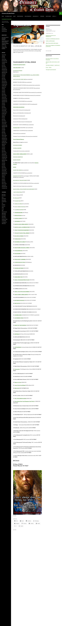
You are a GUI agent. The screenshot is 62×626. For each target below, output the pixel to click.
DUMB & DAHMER (17, 148)
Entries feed (4, 28)
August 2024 (4, 73)
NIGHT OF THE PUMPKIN (20, 325)
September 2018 (4, 160)
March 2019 (4, 151)
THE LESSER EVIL (18, 250)
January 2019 (4, 154)
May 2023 (3, 91)
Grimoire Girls (35, 16)
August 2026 (4, 54)
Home (3, 16)
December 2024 (4, 69)
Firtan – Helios (48, 67)
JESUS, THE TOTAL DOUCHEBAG (22, 291)
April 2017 (3, 180)
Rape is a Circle (18, 382)
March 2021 (4, 120)
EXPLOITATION (18, 215)
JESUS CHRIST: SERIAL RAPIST (21, 294)
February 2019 (4, 152)
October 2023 (4, 85)
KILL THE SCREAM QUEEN (20, 398)
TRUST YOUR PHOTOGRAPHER (22, 230)
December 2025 (4, 60)
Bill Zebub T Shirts (8, 16)
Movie (3, 208)
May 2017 (3, 179)
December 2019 (4, 138)
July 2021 (3, 116)
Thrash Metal (4, 220)
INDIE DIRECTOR (18, 276)
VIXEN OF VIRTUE (19, 203)
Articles (53, 16)
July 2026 (3, 56)
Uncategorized (4, 222)
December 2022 (4, 98)
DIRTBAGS (17, 334)
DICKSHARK (17, 253)
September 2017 (4, 173)
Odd (2, 210)
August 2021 (4, 114)
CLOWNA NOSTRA (19, 209)
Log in (3, 26)
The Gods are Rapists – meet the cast (52, 65)
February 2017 (4, 183)
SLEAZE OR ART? (16, 159)
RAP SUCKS (17, 303)
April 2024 (3, 78)
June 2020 (3, 129)
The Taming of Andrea (17, 70)
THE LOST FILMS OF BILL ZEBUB (22, 233)
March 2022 (4, 107)
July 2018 (3, 161)
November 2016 (4, 188)
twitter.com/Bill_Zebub (50, 40)
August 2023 (4, 87)
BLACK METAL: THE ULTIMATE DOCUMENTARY (23, 189)
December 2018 (4, 155)
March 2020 (4, 133)
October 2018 (4, 158)
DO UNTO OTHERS (19, 235)
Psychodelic (4, 216)
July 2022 (3, 103)
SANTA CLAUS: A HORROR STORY (22, 227)
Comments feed (4, 29)
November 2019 (4, 139)
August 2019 (4, 144)
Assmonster (17, 369)
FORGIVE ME (17, 238)
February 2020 (4, 135)
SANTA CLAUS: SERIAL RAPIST (21, 224)
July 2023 (3, 88)
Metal (3, 207)
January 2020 (4, 136)
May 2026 (3, 57)
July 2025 (3, 63)
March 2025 (4, 66)
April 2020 (3, 132)
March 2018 (4, 167)
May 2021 (3, 117)
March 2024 (4, 79)
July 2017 (3, 176)
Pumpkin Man (17, 200)
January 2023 (4, 97)
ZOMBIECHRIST (18, 315)
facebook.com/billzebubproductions (52, 38)
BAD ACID (17, 388)
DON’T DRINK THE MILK (20, 206)
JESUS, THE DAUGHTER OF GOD (22, 279)
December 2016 (4, 186)
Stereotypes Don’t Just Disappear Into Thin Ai (24, 401)
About (14, 16)
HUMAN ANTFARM (19, 268)
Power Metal (4, 214)
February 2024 (4, 81)
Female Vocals (4, 201)
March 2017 (4, 182)
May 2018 (3, 164)
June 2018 (3, 163)
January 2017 (4, 185)
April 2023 (3, 92)
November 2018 (4, 157)
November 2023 (4, 84)
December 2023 (4, 82)
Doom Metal (4, 200)
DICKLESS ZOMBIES (17, 145)
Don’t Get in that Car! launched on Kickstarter (5, 38)
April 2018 (3, 166)
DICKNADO (17, 221)
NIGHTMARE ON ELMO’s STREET (22, 247)
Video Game (4, 223)
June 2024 (3, 75)
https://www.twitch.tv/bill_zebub (52, 43)
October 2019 (4, 141)
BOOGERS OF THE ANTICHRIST (20, 180)
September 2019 (4, 142)
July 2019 (3, 145)
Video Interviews (20, 16)
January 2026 (4, 59)
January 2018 (4, 170)
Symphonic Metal (4, 219)
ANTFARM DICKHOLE (19, 300)
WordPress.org (4, 31)
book (2, 197)
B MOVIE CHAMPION (18, 156)
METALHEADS (18, 347)
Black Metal (4, 195)
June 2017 (3, 177)
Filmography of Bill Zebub (6, 19)
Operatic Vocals (4, 211)
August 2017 (4, 174)
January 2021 (4, 123)
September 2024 (4, 72)
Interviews (42, 16)
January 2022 (4, 110)
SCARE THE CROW (17, 170)
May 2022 (3, 106)
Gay (2, 203)
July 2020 (3, 128)
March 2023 (4, 94)
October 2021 (4, 113)
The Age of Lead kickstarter (51, 69)
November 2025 (4, 62)
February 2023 (4, 95)
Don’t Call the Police (17, 192)
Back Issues (3, 194)
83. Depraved (16, 197)
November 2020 (4, 125)
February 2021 (4, 122)
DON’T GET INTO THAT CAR (19, 79)
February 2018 (4, 169)
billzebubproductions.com (51, 35)
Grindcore (3, 204)
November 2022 (4, 100)
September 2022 (4, 101)
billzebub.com (48, 36)
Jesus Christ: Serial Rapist (20, 385)
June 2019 (3, 147)
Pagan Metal (4, 213)
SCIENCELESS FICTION (20, 262)
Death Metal (4, 198)
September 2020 (4, 126)
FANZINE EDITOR (17, 175)
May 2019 (3, 148)
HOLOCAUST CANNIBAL (20, 259)
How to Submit (48, 16)
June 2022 (3, 104)
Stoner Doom (4, 217)
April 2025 (3, 65)
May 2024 (3, 76)
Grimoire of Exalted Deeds (8, 13)
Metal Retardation (28, 16)
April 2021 (3, 119)
